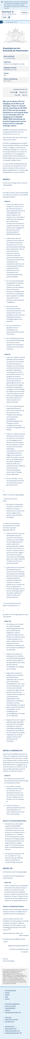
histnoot (9, 929)
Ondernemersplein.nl (11, 1031)
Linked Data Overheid (11, 1019)
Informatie (12, 92)
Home (2, 22)
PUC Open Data (9, 1021)
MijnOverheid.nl (10, 1026)
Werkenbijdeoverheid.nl (12, 1033)
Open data (8, 1017)
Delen (23, 95)
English (7, 995)
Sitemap (7, 1010)
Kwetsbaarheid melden (12, 1012)
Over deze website (10, 990)
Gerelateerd (22, 92)
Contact (7, 992)
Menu (25, 13)
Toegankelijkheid (10, 1008)
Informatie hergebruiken (12, 1004)
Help (6, 997)
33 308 (19, 765)
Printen (16, 95)
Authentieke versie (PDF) (19, 90)
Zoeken (7, 999)
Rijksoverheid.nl (9, 1029)
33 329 (12, 961)
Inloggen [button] (4, 17)
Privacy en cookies (10, 1006)
